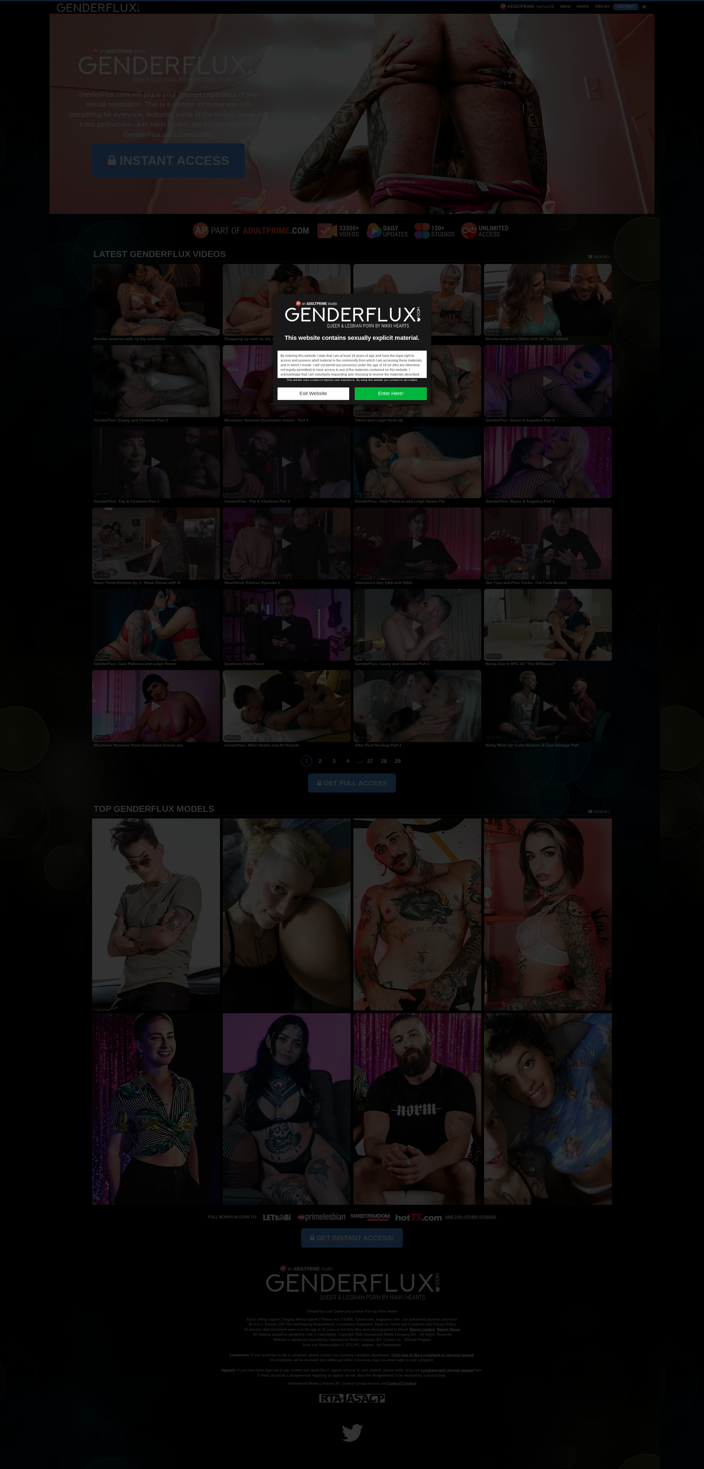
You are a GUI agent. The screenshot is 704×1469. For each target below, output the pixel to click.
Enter (390, 393)
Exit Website (313, 393)
